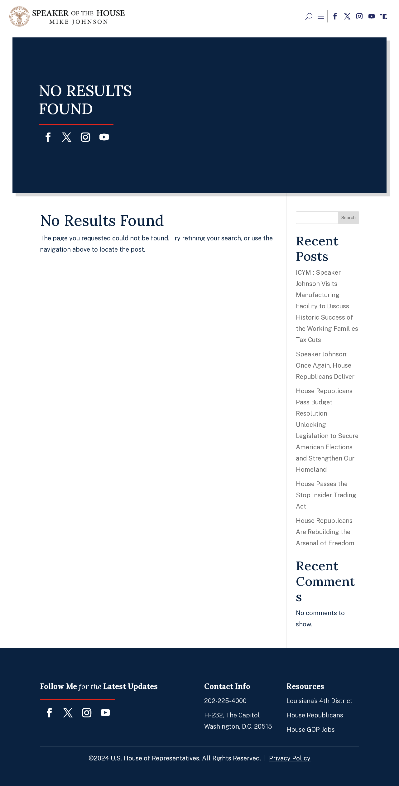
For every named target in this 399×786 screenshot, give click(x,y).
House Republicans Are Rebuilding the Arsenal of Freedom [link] (325, 532)
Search (348, 217)
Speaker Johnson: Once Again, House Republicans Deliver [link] (325, 365)
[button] (321, 17)
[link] (67, 16)
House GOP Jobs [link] (310, 729)
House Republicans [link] (314, 715)
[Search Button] (308, 16)
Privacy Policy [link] (289, 758)
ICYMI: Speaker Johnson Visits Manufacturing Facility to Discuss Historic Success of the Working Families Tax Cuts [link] (327, 306)
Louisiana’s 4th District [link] (319, 701)
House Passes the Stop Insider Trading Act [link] (326, 495)
